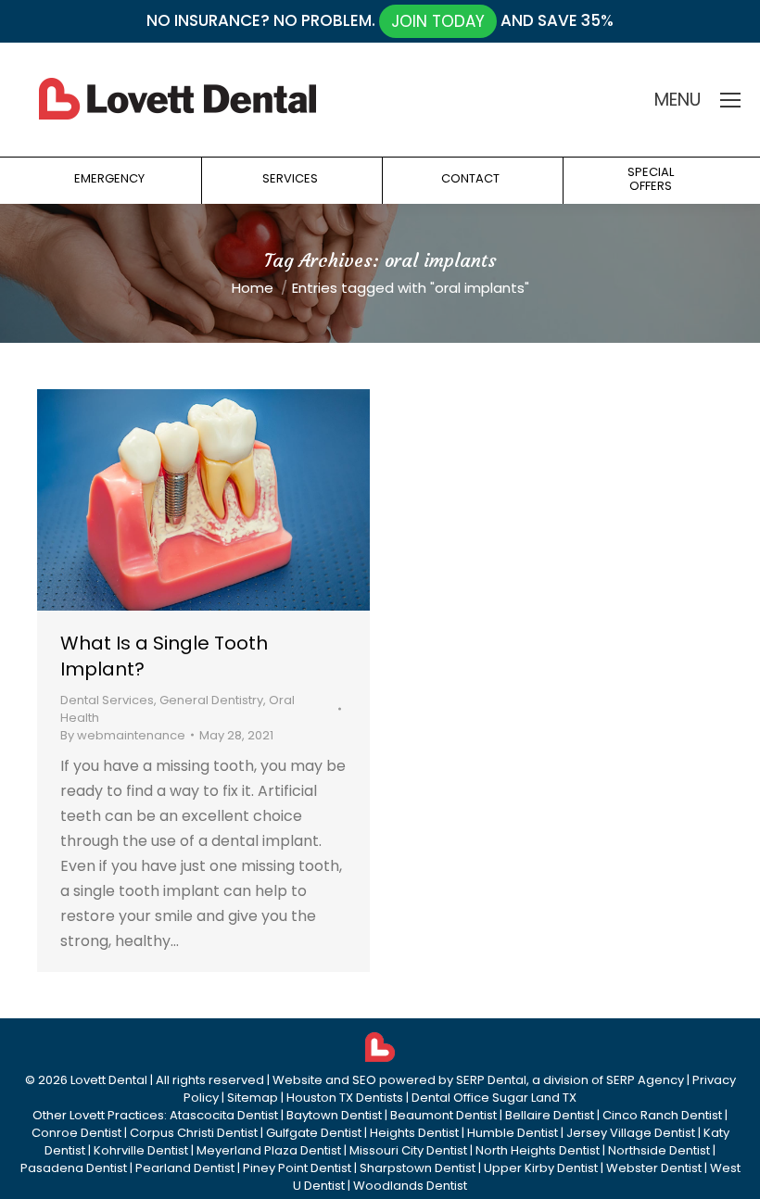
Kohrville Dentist (141, 1150)
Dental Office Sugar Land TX (494, 1097)
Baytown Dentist (334, 1115)
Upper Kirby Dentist (541, 1168)
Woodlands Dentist (410, 1185)
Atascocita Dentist (224, 1115)
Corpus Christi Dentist (194, 1133)
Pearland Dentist (184, 1168)
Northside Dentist (659, 1150)
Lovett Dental (108, 1080)
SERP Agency (645, 1080)
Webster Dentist (654, 1168)
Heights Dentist (414, 1133)
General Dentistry (211, 700)
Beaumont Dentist (443, 1115)
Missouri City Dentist (408, 1150)
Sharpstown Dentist (417, 1168)
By (122, 735)
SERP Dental (491, 1080)
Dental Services (107, 700)
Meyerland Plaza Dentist (268, 1150)
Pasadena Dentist (73, 1168)
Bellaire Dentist (549, 1115)
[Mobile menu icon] (730, 100)
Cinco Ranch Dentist (662, 1115)
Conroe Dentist (76, 1133)
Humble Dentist (512, 1133)
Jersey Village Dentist (630, 1133)
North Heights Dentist (537, 1150)
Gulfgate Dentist (313, 1133)
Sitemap (252, 1097)
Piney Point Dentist (297, 1168)
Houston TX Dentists (344, 1097)
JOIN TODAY (438, 21)
